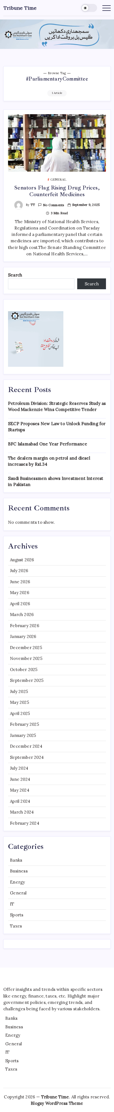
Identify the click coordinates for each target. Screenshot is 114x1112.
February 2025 (24, 724)
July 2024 (19, 768)
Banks (16, 860)
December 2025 (26, 647)
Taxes (16, 926)
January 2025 (23, 735)
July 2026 (19, 570)
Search (15, 275)
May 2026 (19, 592)
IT (12, 904)
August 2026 (22, 559)
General (18, 893)
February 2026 (24, 625)
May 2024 (19, 790)
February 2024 (24, 823)
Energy (17, 882)
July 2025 (19, 691)
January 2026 (23, 636)
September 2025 (26, 680)
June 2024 (20, 779)
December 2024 (26, 746)
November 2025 (26, 658)
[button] (89, 8)
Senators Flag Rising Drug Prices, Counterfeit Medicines (57, 191)
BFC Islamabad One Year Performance (47, 444)
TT (32, 205)
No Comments (53, 205)
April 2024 (20, 801)
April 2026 (20, 603)
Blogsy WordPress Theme (57, 1103)
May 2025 (19, 702)
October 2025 (23, 669)
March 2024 (22, 812)
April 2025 (20, 713)
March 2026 (22, 614)
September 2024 (27, 757)
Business (19, 871)
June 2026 (20, 581)
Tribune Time (20, 8)
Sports (16, 914)
